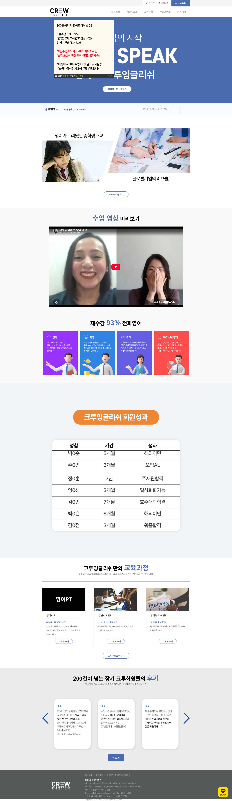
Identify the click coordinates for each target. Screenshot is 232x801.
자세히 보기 (63, 641)
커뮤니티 (181, 11)
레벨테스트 (132, 11)
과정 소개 (99, 775)
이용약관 (110, 775)
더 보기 (116, 757)
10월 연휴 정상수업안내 (74, 109)
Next (180, 109)
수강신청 (115, 11)
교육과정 (148, 11)
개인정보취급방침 (123, 775)
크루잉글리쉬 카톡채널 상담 (99, 789)
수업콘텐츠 (165, 11)
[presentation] (45, 718)
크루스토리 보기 (116, 194)
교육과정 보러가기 (116, 655)
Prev (173, 109)
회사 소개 (88, 775)
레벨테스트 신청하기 (117, 89)
